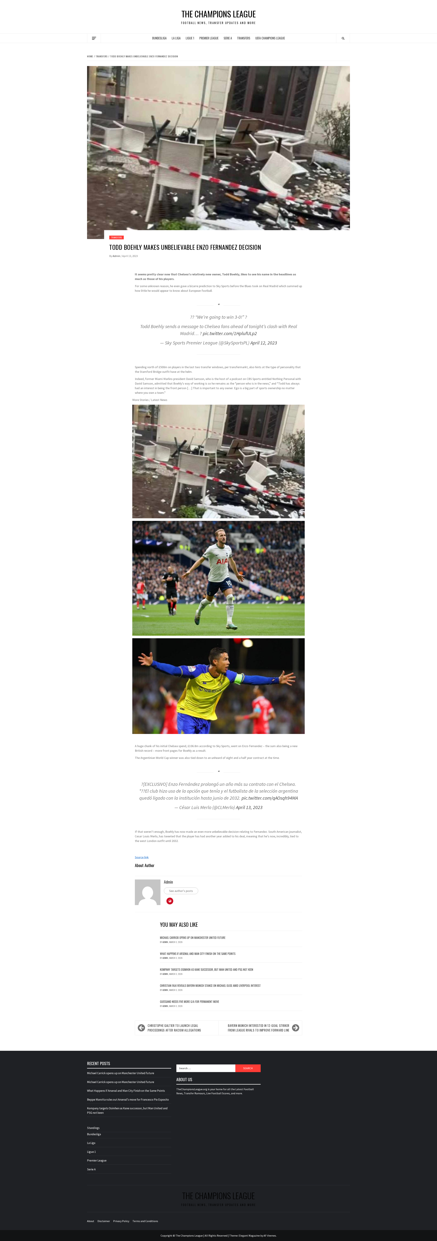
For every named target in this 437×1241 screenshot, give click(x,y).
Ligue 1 (190, 38)
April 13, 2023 (249, 807)
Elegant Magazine (249, 1235)
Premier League (208, 38)
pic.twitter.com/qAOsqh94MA (270, 798)
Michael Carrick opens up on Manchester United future (192, 938)
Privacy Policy (121, 1221)
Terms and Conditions (145, 1221)
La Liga (176, 38)
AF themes (270, 1235)
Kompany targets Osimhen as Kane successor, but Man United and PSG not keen (206, 970)
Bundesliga (159, 38)
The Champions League (218, 14)
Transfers (243, 38)
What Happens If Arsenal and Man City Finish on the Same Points (197, 954)
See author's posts (181, 891)
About (90, 1221)
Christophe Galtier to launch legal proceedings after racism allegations (174, 1027)
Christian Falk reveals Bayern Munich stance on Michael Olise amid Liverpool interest (210, 986)
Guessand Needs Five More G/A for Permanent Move (189, 1002)
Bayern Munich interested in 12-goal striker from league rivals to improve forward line (258, 1027)
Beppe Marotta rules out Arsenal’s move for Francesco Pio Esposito (128, 1099)
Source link (142, 857)
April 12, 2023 (263, 343)
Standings (93, 1128)
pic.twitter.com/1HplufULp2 (230, 333)
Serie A (228, 38)
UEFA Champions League (270, 38)
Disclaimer (103, 1221)
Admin (117, 256)
